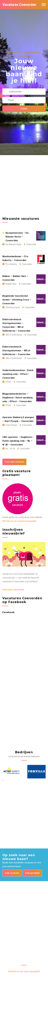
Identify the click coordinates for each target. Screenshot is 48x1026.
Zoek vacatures (12, 873)
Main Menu (44, 5)
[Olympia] (36, 771)
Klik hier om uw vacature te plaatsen (19, 521)
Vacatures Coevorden (19, 4)
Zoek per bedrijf (32, 873)
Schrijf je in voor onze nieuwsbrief (24, 971)
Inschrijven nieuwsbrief (13, 589)
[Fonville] (11, 771)
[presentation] (2, 780)
